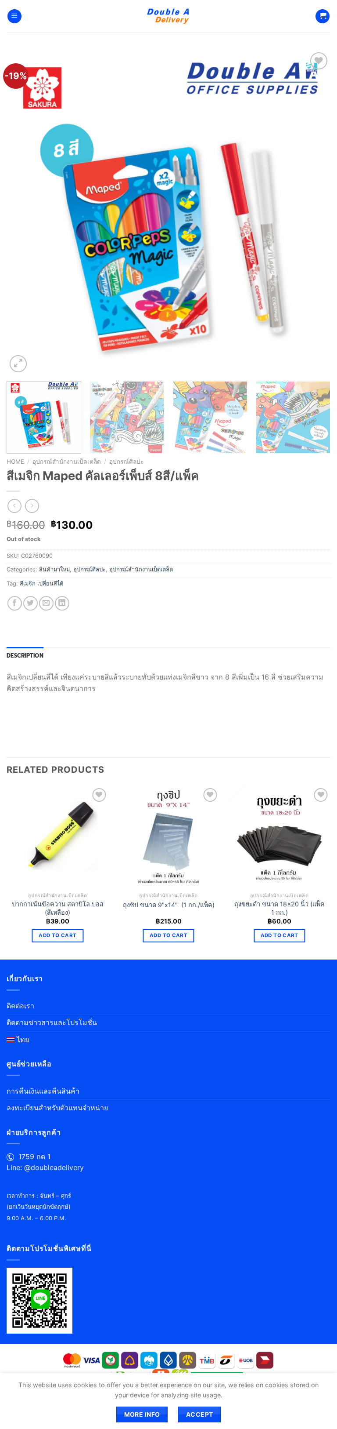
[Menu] (14, 16)
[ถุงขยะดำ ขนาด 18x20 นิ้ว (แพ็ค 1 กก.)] (279, 837)
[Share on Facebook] (14, 603)
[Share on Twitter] (30, 603)
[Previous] (24, 212)
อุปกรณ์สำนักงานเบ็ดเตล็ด (66, 461)
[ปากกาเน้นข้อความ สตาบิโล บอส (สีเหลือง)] (58, 837)
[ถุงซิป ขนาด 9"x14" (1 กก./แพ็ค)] (169, 837)
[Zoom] (18, 363)
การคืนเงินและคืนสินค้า (43, 1091)
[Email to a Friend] (46, 603)
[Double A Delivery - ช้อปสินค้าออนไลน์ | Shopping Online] (168, 16)
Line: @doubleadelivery (45, 1167)
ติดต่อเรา (20, 1005)
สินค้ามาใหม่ (54, 569)
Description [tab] (25, 655)
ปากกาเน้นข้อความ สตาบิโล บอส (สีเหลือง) (58, 908)
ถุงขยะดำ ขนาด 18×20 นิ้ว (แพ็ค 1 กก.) (279, 908)
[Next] (313, 212)
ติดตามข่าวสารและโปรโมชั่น (52, 1022)
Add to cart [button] (57, 935)
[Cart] (322, 16)
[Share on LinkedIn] (62, 603)
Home (15, 461)
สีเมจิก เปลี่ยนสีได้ (41, 583)
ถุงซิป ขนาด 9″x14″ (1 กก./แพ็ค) (169, 905)
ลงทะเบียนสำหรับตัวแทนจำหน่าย (57, 1107)
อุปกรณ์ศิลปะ (126, 461)
